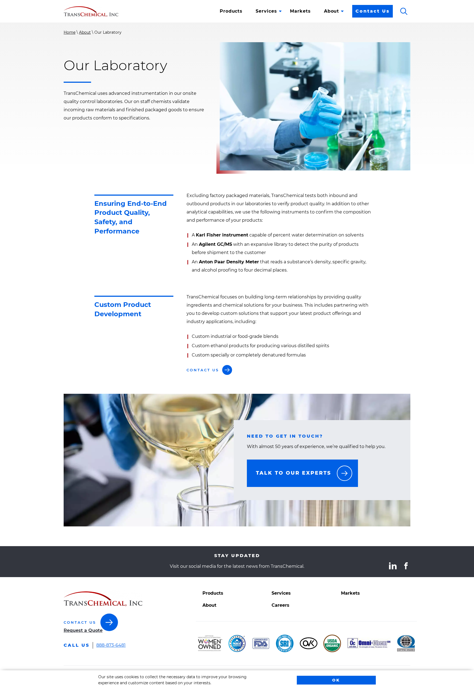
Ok (336, 680)
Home (69, 32)
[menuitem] (231, 11)
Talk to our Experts (293, 473)
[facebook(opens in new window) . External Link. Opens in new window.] (406, 565)
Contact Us (373, 11)
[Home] (91, 11)
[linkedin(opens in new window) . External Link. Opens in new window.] (392, 565)
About (85, 32)
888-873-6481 (111, 645)
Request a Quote (83, 630)
